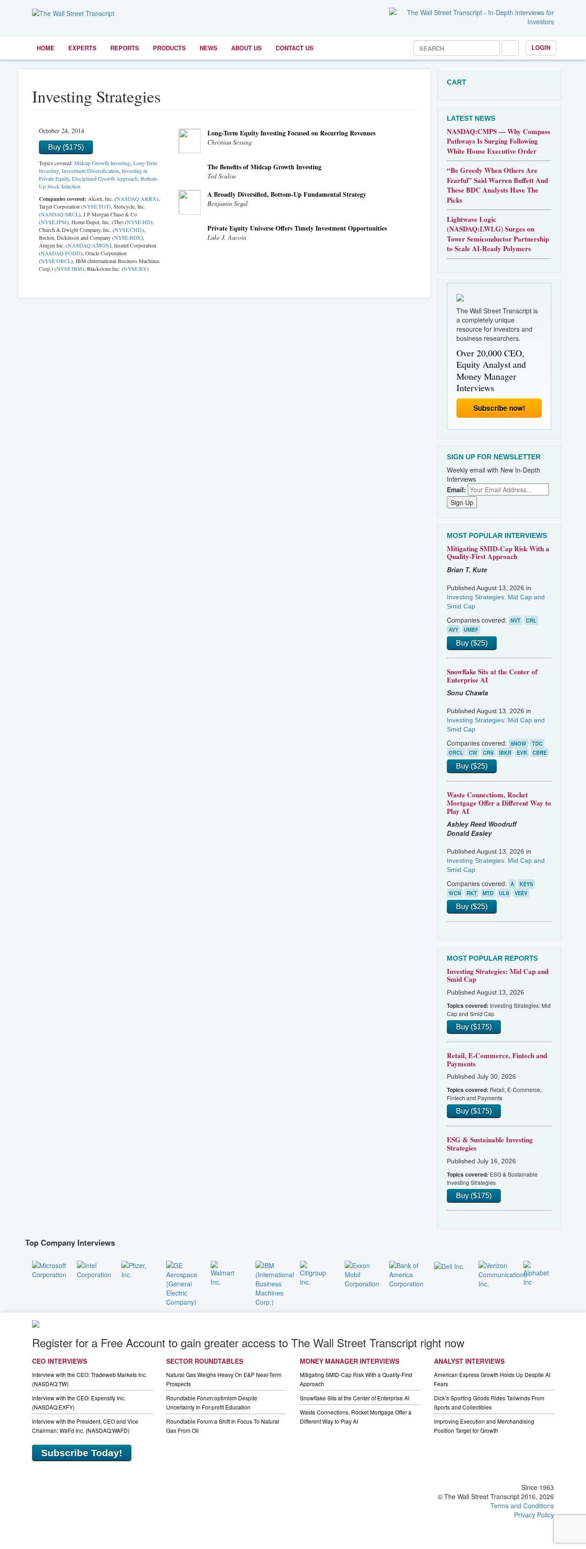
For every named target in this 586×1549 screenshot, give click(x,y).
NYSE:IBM (69, 268)
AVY (453, 629)
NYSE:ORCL (56, 260)
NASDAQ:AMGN (88, 245)
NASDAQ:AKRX (136, 198)
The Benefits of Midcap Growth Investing (264, 167)
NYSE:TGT (96, 206)
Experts (82, 47)
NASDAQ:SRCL (60, 214)
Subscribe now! (499, 408)
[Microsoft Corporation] (49, 1268)
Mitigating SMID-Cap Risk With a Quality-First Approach (498, 552)
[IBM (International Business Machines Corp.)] (274, 1282)
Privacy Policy (534, 1514)
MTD (488, 893)
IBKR (505, 752)
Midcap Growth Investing (102, 163)
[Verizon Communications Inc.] (502, 1273)
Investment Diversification (90, 170)
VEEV (521, 893)
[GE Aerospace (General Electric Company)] (181, 1282)
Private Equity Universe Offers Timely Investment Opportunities (297, 228)
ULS (504, 893)
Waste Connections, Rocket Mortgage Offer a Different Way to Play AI (499, 803)
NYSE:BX (135, 268)
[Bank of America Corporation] (406, 1273)
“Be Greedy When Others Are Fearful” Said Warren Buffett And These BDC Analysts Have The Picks (497, 184)
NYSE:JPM (54, 222)
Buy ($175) (66, 147)
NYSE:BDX (127, 237)
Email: (456, 489)
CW (473, 752)
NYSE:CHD (128, 229)
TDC (537, 743)
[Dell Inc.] (449, 1265)
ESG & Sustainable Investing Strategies (490, 1144)
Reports (124, 47)
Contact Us (295, 47)
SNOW (518, 743)
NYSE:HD (139, 222)
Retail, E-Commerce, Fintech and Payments (497, 1059)
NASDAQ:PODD (61, 253)
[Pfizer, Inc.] (136, 1268)
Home (45, 47)
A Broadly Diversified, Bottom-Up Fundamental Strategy (286, 194)
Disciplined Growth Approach (105, 178)
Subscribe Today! (81, 1452)
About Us (246, 47)
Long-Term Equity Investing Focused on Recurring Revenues (291, 133)
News (208, 47)
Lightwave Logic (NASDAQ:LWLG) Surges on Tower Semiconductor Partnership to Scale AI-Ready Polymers (498, 233)
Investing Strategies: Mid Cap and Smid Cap (497, 975)
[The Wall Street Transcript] (73, 12)
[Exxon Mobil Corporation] (362, 1273)
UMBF (471, 629)
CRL (531, 620)
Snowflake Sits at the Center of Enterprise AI (492, 676)
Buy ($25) (472, 643)
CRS (488, 752)
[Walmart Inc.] (226, 1272)
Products (169, 47)
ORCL (456, 752)
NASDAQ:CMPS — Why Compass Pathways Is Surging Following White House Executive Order (498, 141)
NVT (515, 620)
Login (541, 47)
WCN (455, 893)
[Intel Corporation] (94, 1268)
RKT (472, 893)
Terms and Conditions (522, 1505)
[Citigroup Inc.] (315, 1272)
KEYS (526, 883)
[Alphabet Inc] (538, 1272)
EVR (522, 752)
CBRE (539, 752)
